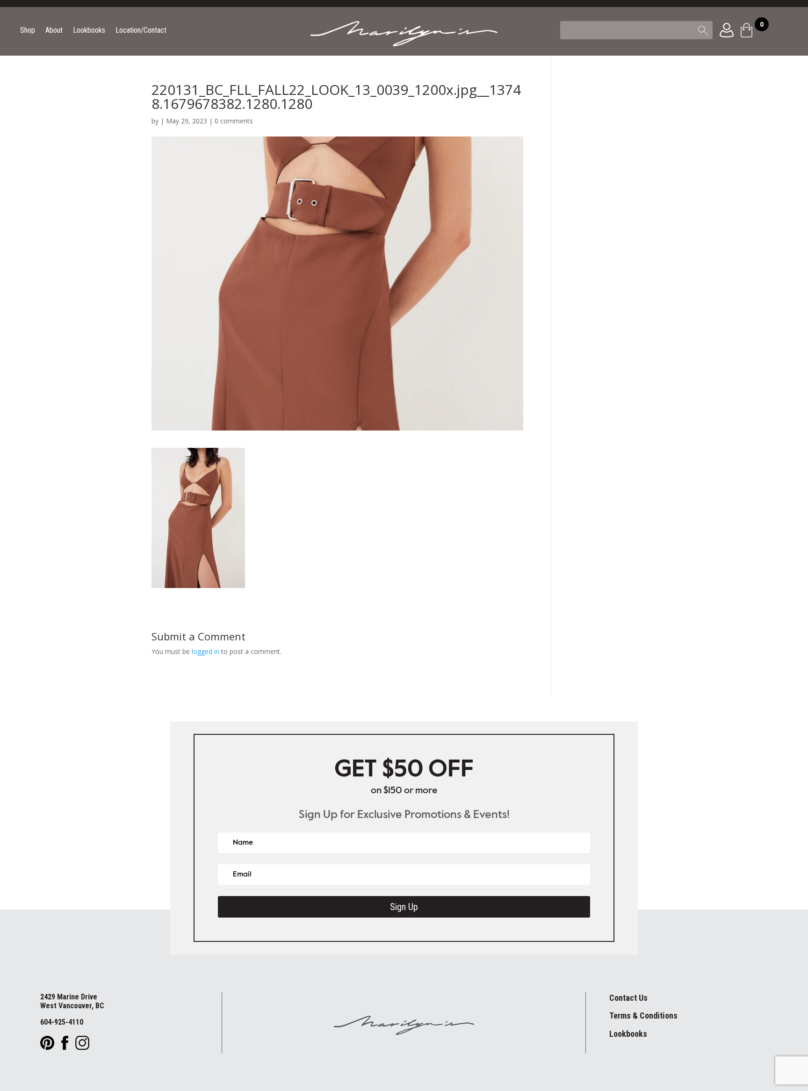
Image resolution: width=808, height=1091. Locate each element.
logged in (205, 651)
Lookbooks (89, 31)
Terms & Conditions (643, 1015)
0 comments (234, 120)
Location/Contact (140, 31)
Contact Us (628, 998)
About (54, 31)
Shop (27, 31)
